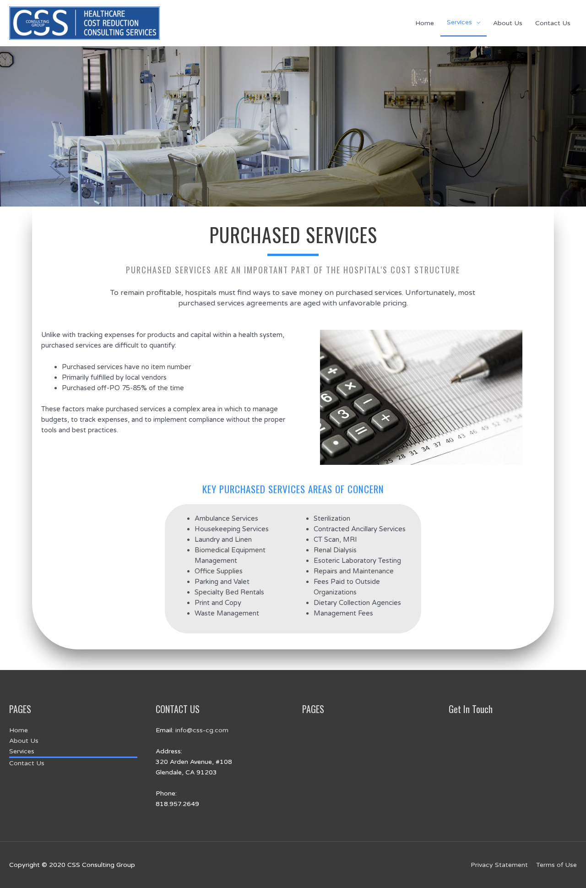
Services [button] (459, 22)
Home (424, 23)
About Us (507, 23)
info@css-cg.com (201, 730)
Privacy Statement (499, 865)
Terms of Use (556, 865)
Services (21, 751)
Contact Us (552, 23)
